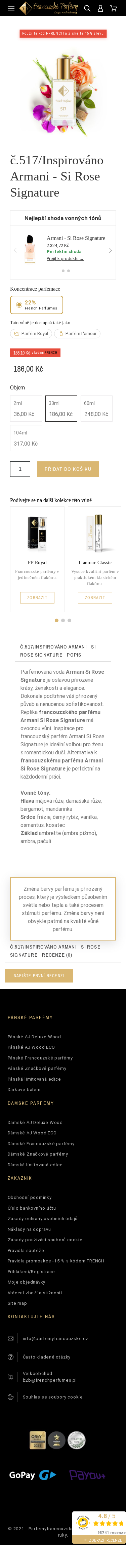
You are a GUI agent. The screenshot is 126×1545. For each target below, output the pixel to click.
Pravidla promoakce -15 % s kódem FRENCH (56, 1261)
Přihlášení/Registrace (31, 1272)
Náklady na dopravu (29, 1229)
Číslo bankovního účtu (32, 1208)
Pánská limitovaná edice (34, 1079)
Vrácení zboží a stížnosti (35, 1293)
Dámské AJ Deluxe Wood (35, 1122)
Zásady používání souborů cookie (45, 1240)
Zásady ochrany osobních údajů (43, 1218)
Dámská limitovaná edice (35, 1165)
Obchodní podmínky (30, 1197)
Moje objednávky (27, 1282)
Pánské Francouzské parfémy (40, 1058)
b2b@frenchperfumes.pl (50, 1380)
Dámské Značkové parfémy (38, 1154)
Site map (17, 1303)
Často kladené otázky (47, 1357)
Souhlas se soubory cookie (53, 1397)
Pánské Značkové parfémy (37, 1068)
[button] (56, 620)
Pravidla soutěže (26, 1250)
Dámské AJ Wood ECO (32, 1133)
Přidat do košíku (68, 468)
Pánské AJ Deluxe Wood (34, 1037)
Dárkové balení (24, 1089)
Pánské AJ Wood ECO (31, 1047)
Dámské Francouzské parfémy (41, 1143)
